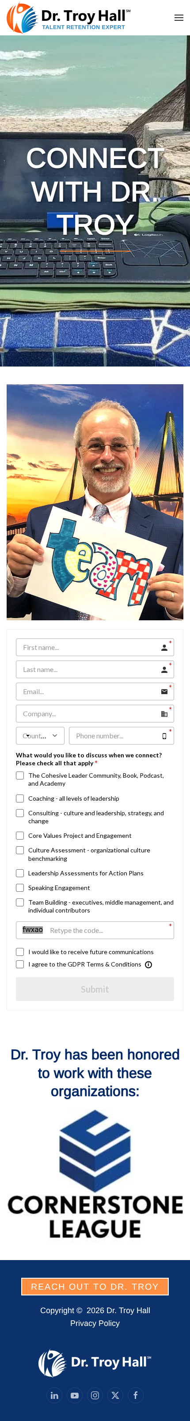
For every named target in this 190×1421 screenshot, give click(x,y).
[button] (179, 17)
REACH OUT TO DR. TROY (95, 1286)
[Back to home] (70, 17)
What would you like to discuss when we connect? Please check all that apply (89, 759)
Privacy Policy (95, 1323)
